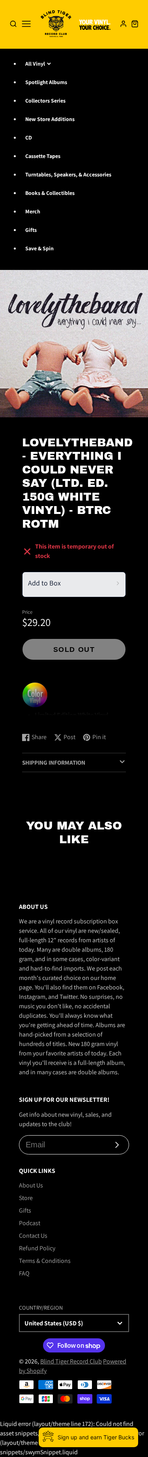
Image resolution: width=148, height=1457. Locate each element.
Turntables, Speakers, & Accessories (68, 174)
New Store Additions (50, 119)
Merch (32, 211)
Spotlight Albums (46, 82)
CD (28, 137)
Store (26, 1198)
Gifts (31, 229)
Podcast (29, 1223)
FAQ (24, 1273)
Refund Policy (37, 1248)
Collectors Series (45, 100)
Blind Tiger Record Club (71, 1361)
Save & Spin (39, 248)
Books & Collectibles (50, 192)
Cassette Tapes (42, 156)
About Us (31, 1185)
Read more (37, 718)
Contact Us (33, 1235)
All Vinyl (35, 63)
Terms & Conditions (45, 1261)
